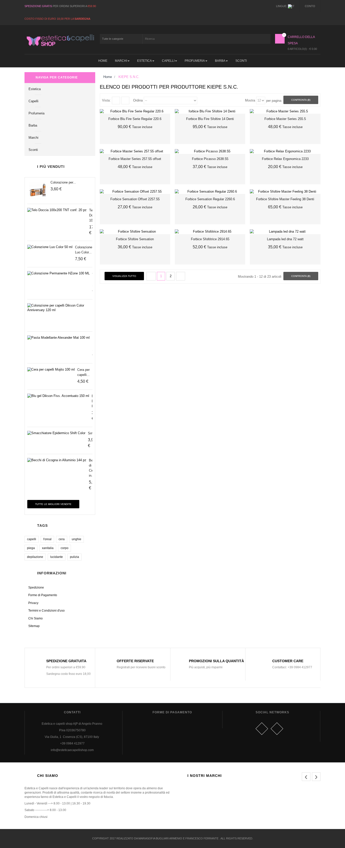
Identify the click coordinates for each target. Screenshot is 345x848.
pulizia (74, 557)
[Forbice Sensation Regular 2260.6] (210, 191)
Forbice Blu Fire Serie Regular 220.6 (134, 119)
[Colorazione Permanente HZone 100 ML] (58, 273)
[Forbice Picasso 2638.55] (210, 151)
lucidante (56, 557)
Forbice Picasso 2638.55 (210, 159)
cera (62, 539)
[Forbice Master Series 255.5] (285, 111)
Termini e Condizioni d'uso (46, 610)
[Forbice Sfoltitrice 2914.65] (210, 231)
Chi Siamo (35, 618)
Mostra (250, 100)
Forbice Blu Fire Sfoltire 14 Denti (210, 119)
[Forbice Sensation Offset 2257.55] (135, 191)
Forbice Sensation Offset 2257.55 (135, 199)
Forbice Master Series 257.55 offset (135, 159)
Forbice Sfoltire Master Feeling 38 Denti (285, 199)
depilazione (35, 557)
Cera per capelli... (83, 372)
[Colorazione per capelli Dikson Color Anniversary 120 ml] (58, 308)
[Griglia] (116, 100)
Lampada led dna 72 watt (285, 239)
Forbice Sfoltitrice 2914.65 (210, 239)
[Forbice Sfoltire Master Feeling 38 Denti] (285, 191)
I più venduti (51, 167)
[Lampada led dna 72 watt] (285, 231)
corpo (64, 548)
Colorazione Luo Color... (83, 249)
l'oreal (47, 539)
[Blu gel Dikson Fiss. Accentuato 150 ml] (58, 396)
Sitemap (34, 626)
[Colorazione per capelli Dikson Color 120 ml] (37, 190)
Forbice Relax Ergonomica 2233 (285, 159)
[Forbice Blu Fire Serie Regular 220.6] (135, 111)
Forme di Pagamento (42, 595)
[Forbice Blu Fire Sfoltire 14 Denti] (210, 111)
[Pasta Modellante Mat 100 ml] (58, 337)
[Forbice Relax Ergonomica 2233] (285, 151)
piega (31, 548)
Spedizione (36, 587)
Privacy (33, 603)
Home (107, 77)
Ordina (138, 100)
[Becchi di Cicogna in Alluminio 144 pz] (56, 460)
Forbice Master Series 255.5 (285, 119)
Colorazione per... (63, 182)
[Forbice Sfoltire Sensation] (135, 231)
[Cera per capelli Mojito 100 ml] (51, 369)
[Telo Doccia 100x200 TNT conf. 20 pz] (57, 210)
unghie (76, 539)
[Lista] (125, 100)
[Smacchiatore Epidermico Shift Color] (56, 433)
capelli (31, 539)
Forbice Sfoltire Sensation (135, 239)
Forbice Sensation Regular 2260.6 (210, 199)
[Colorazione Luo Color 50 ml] (49, 247)
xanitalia (48, 548)
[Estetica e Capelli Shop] (59, 40)
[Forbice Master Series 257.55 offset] (135, 151)
